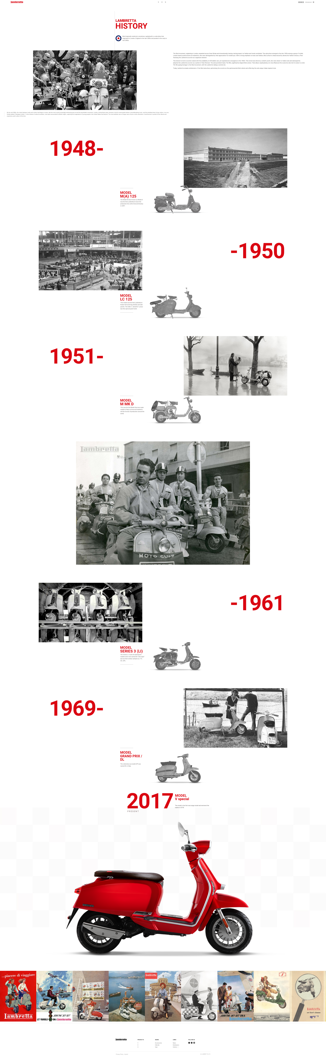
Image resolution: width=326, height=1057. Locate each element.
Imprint (126, 1054)
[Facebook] (299, 2)
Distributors (176, 1045)
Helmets (157, 1045)
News (174, 1043)
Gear (156, 1047)
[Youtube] (303, 2)
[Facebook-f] (189, 1043)
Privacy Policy (119, 1054)
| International (308, 2)
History (175, 1047)
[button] (313, 2)
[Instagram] (301, 2)
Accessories (158, 1043)
